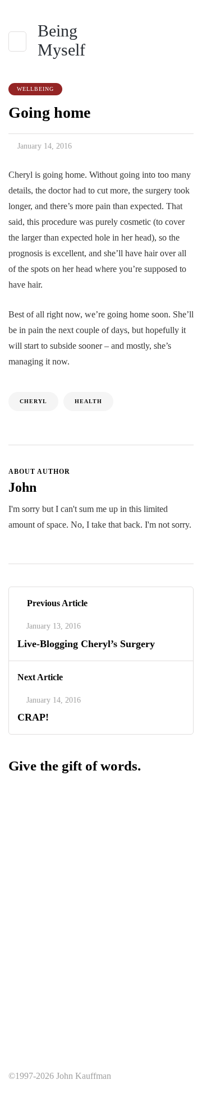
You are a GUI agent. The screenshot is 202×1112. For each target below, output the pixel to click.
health (88, 401)
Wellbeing (35, 89)
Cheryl (33, 401)
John (22, 487)
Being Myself (61, 40)
